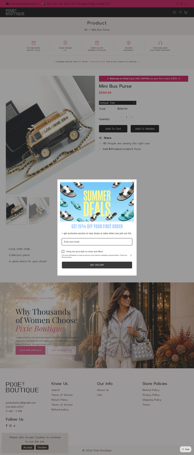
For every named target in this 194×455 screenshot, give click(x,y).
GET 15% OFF (97, 265)
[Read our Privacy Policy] (131, 255)
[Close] (133, 182)
